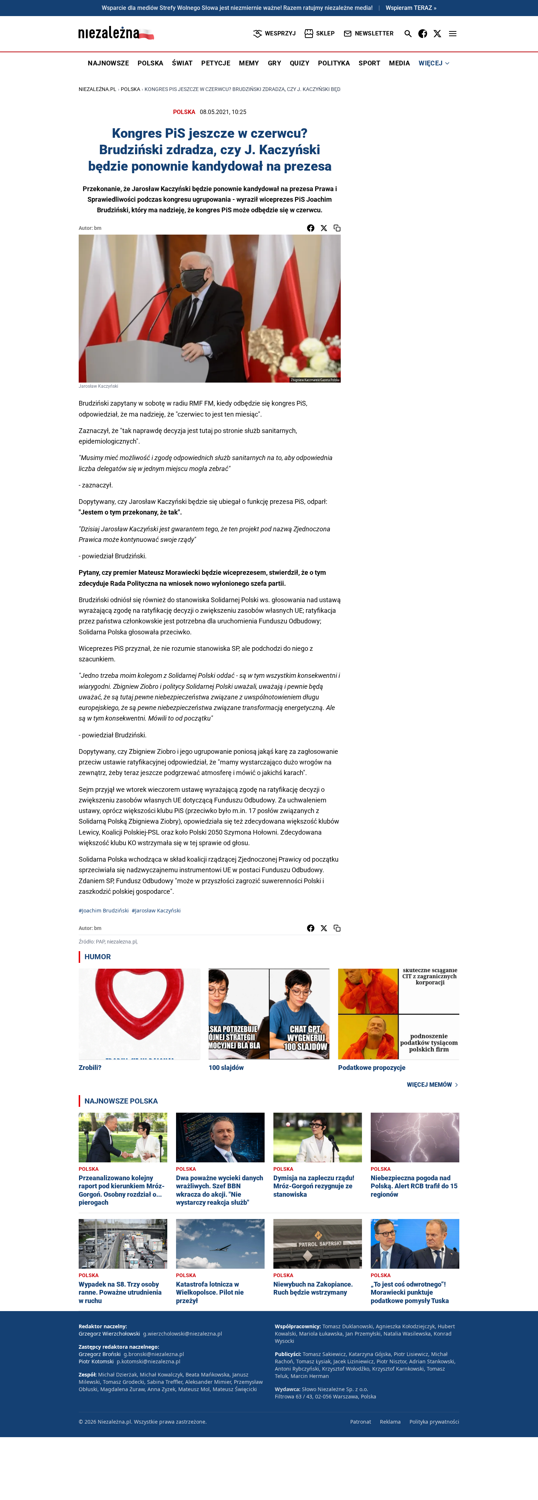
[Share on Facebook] (310, 228)
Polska (130, 89)
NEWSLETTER (374, 33)
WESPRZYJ (280, 33)
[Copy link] (337, 228)
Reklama (390, 1421)
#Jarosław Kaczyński (156, 910)
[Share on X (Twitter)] (324, 228)
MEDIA (399, 63)
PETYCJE (215, 63)
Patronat (360, 1421)
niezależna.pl (97, 89)
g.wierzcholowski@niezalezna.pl (182, 1333)
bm (97, 228)
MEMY (249, 63)
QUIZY (299, 63)
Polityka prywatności (434, 1421)
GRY (274, 63)
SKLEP (325, 33)
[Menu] (452, 33)
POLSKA (150, 63)
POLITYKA (334, 63)
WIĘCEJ (430, 63)
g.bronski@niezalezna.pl (154, 1354)
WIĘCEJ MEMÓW (429, 1084)
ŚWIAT (182, 63)
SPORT (369, 63)
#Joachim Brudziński (104, 910)
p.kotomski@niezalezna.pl (148, 1361)
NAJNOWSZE (108, 63)
